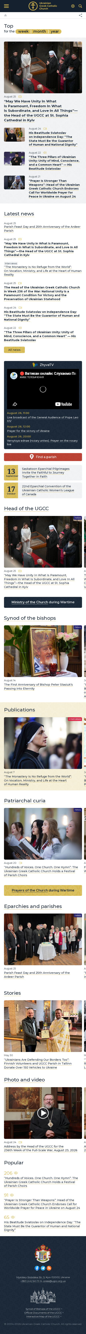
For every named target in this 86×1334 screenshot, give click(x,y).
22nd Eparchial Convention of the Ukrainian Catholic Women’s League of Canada (48, 490)
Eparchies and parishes (33, 906)
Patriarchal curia (25, 801)
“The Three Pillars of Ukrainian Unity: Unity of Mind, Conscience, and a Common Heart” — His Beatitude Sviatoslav (54, 162)
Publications (19, 710)
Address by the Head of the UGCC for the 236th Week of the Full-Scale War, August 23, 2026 (40, 1148)
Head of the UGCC (26, 508)
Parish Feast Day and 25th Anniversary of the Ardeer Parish (37, 975)
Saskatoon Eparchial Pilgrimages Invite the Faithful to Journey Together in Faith (46, 472)
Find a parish (46, 457)
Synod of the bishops (30, 618)
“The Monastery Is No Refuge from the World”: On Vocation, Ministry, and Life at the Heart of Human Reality (43, 270)
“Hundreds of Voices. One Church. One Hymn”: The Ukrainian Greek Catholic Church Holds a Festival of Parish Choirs (41, 871)
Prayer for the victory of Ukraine (28, 430)
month (39, 31)
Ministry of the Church (30, 602)
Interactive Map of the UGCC (43, 1316)
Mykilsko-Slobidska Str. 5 (30, 1277)
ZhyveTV (47, 365)
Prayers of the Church (30, 890)
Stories (12, 993)
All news (14, 350)
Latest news (19, 214)
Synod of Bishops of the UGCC (43, 1308)
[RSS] (49, 1268)
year (55, 31)
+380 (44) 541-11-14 (31, 1281)
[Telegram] (43, 1268)
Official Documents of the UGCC (43, 1312)
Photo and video (24, 1080)
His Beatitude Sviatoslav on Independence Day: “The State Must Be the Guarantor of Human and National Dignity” (53, 138)
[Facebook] (37, 1268)
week (23, 31)
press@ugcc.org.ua (54, 1281)
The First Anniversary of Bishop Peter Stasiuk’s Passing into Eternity (38, 686)
